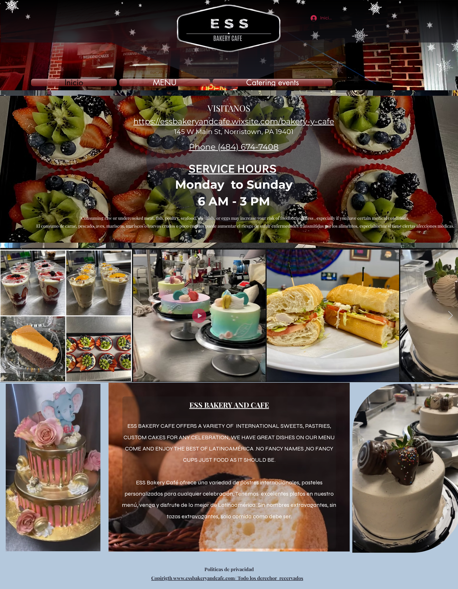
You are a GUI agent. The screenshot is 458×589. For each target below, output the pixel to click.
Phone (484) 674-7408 (234, 147)
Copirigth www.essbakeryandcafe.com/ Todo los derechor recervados (227, 578)
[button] (94, 546)
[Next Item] (450, 315)
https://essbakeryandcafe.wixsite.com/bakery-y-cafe (233, 121)
